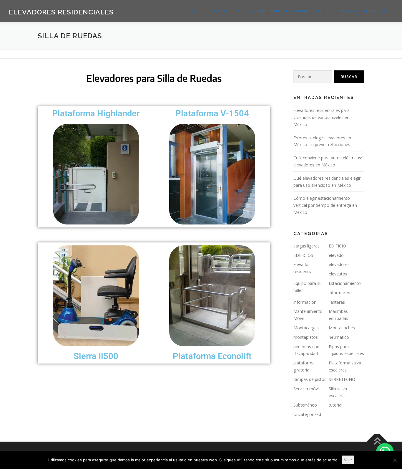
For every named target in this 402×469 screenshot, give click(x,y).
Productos (227, 11)
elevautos (338, 274)
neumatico (339, 337)
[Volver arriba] (377, 441)
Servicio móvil (306, 389)
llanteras (337, 302)
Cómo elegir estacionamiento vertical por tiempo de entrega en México (325, 205)
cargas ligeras (306, 246)
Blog (324, 11)
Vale (348, 460)
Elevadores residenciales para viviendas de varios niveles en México (321, 117)
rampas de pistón (310, 379)
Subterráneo (305, 405)
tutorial (335, 405)
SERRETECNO (342, 379)
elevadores (339, 264)
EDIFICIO (337, 246)
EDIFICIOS (303, 255)
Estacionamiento (345, 283)
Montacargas (306, 328)
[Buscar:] (312, 76)
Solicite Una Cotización (279, 11)
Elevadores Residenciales (61, 12)
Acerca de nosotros (364, 11)
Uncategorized (307, 414)
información (304, 302)
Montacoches (342, 328)
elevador (337, 255)
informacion (340, 292)
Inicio (197, 11)
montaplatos (305, 337)
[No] (395, 460)
